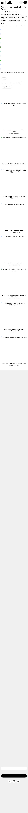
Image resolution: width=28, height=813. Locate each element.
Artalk (8, 12)
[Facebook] (10, 781)
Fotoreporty (13, 12)
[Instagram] (14, 781)
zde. (24, 26)
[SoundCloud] (18, 781)
